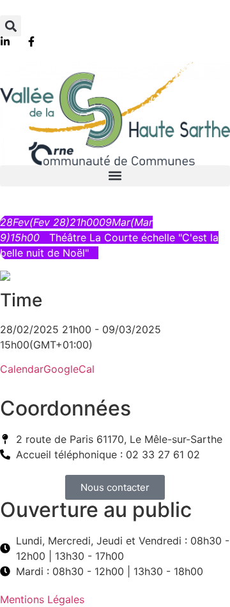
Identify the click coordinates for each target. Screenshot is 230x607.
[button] (10, 25)
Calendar (21, 369)
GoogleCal (69, 369)
